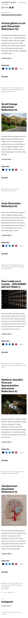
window (3, 367)
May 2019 (6, 268)
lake (19, 266)
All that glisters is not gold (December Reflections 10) (13, 26)
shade (24, 365)
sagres (20, 365)
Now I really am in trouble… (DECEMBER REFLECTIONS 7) (13, 284)
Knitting (17, 583)
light (17, 365)
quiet (11, 268)
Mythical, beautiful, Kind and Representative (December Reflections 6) (12, 385)
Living (21, 87)
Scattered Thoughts (8, 2)
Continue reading (7, 58)
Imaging (17, 87)
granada (3, 91)
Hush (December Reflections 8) (11, 205)
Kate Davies (19, 585)
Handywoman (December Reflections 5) (9, 489)
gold (22, 89)
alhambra (5, 89)
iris (17, 266)
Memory (21, 265)
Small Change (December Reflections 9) (9, 107)
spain (14, 91)
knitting (3, 587)
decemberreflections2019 (14, 89)
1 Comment (5, 588)
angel (4, 473)
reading (7, 587)
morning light (9, 91)
